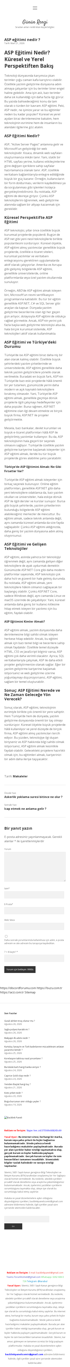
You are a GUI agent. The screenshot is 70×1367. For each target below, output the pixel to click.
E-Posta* (8, 904)
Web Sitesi (9, 920)
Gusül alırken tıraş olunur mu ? (19, 1020)
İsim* (7, 888)
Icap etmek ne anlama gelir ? (25, 809)
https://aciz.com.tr (12, 992)
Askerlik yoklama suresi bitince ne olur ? (33, 797)
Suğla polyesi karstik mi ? (16, 1029)
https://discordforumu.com (18, 988)
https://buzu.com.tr (49, 988)
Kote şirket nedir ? (13, 1092)
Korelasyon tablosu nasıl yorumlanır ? (23, 1058)
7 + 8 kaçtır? (11, 951)
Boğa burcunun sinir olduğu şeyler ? (22, 1101)
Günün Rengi (35, 22)
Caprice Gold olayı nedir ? (17, 1075)
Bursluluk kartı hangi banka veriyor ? (22, 1067)
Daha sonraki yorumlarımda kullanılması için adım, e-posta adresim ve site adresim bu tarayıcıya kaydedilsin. (34, 942)
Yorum (7, 849)
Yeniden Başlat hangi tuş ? (17, 1084)
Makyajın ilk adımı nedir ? (16, 1038)
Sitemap (30, 992)
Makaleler (20, 776)
